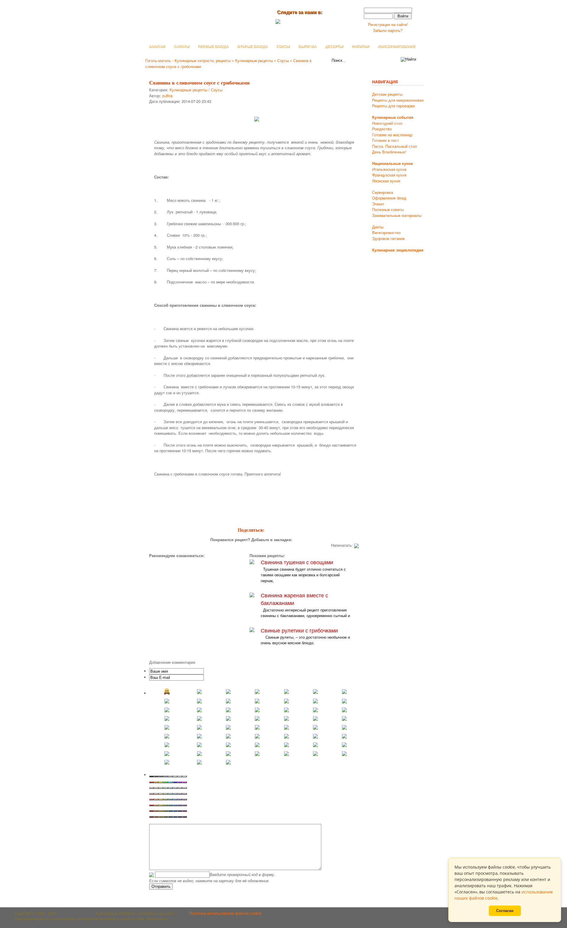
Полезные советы (388, 209)
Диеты (377, 227)
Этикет (378, 204)
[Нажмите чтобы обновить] (151, 874)
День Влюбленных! (389, 152)
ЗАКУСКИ (156, 46)
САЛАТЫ (181, 46)
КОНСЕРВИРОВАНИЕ (396, 46)
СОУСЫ (282, 46)
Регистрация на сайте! (388, 24)
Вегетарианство (386, 232)
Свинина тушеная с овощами (297, 562)
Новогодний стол (387, 123)
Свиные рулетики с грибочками (299, 630)
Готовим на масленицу (392, 134)
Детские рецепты (387, 94)
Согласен (505, 910)
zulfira (167, 95)
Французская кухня (389, 175)
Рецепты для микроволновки (397, 100)
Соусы (216, 90)
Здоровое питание (388, 238)
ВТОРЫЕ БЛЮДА (252, 46)
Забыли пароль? (388, 30)
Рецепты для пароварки (393, 105)
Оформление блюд (389, 198)
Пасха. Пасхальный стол (394, 146)
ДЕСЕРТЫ (334, 46)
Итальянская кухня (389, 169)
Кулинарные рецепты (188, 90)
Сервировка (382, 192)
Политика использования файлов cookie (225, 913)
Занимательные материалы (396, 215)
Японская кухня (386, 181)
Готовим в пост (385, 140)
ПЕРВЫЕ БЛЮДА (213, 46)
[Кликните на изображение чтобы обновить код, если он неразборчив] (151, 874)
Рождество (382, 129)
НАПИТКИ (360, 46)
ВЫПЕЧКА (307, 46)
